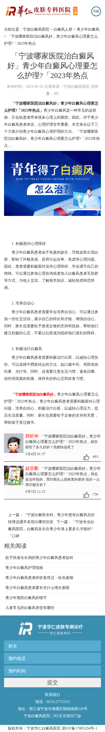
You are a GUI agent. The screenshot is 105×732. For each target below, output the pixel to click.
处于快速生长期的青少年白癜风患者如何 (39, 558)
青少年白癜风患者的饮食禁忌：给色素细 (39, 578)
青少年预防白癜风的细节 (26, 598)
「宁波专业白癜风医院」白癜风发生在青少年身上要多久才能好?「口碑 (51, 529)
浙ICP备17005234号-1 (79, 728)
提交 (52, 682)
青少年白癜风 (88, 29)
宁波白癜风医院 (36, 29)
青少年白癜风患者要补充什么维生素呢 (37, 588)
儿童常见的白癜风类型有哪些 (29, 608)
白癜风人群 (63, 29)
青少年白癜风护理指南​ (24, 568)
